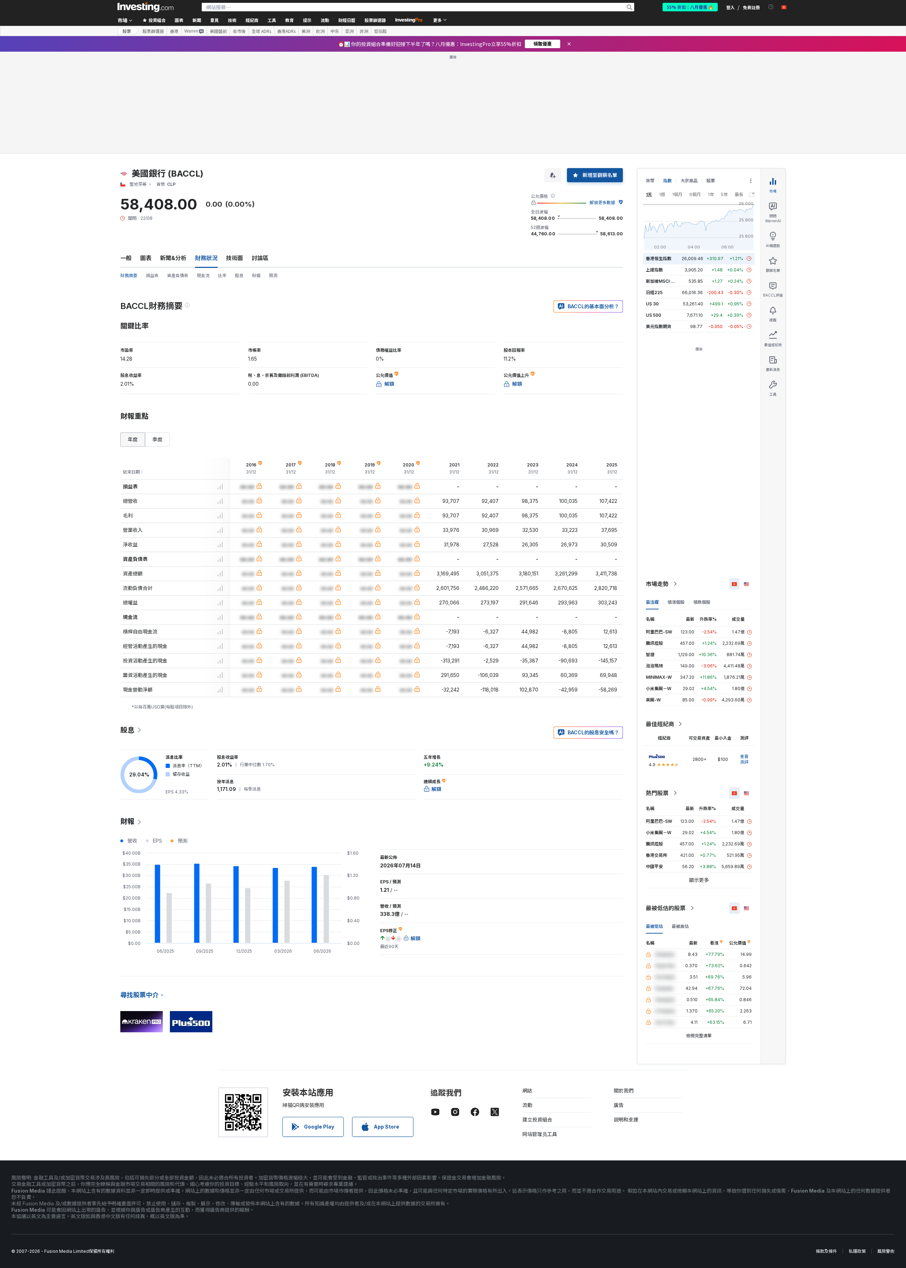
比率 (222, 275)
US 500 (653, 315)
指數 (667, 180)
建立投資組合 (537, 1120)
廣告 (619, 1105)
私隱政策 (857, 1251)
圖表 (145, 258)
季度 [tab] (157, 439)
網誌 (527, 1091)
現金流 (203, 275)
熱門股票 (657, 793)
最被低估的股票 (666, 908)
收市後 (239, 31)
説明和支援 (626, 1120)
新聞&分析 (173, 258)
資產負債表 (177, 275)
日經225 (654, 292)
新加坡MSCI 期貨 (662, 281)
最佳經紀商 (660, 724)
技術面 (234, 258)
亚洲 (349, 31)
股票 (126, 31)
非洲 (364, 31)
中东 (335, 31)
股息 (239, 275)
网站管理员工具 (539, 1134)
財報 (256, 275)
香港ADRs (286, 31)
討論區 (260, 258)
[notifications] (771, 7)
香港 (174, 31)
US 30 (652, 303)
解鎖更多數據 (602, 202)
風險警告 (885, 1251)
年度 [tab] (133, 439)
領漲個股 (675, 602)
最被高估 (680, 926)
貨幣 (650, 180)
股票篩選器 (375, 20)
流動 (527, 1105)
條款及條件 (826, 1251)
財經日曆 (346, 20)
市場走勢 (657, 583)
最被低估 (654, 926)
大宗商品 (689, 180)
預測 (273, 275)
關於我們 (623, 1091)
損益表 (152, 275)
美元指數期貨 (658, 326)
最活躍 (652, 602)
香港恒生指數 (658, 258)
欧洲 (320, 31)
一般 (126, 258)
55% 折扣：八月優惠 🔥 (690, 7)
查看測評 (744, 759)
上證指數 (654, 269)
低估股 (380, 31)
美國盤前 (218, 31)
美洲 (306, 31)
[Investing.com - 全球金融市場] (145, 7)
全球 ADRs (261, 31)
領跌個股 (701, 602)
